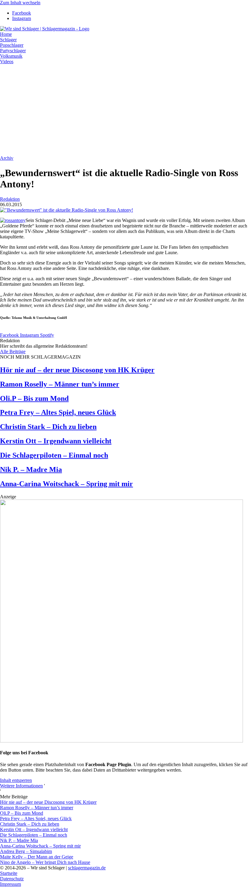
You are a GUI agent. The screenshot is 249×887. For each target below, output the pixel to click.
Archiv (6, 158)
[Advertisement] (124, 109)
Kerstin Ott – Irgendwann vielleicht (55, 441)
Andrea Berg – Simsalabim (26, 851)
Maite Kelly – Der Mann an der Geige (36, 856)
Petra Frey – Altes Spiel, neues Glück (58, 412)
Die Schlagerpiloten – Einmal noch (54, 455)
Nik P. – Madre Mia (31, 469)
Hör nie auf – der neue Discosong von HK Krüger (77, 370)
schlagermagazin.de (87, 867)
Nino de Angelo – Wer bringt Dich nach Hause (45, 862)
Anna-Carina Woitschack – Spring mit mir (66, 484)
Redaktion (10, 199)
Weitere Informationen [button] (21, 785)
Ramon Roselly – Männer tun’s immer (59, 384)
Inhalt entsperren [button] (16, 780)
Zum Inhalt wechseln (20, 2)
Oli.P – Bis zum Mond (34, 398)
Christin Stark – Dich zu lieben (48, 427)
